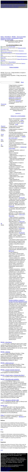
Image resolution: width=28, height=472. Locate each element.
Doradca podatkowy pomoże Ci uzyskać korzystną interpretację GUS (18, 301)
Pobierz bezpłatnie (14, 67)
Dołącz (2, 415)
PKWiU (14, 36)
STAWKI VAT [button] (14, 1)
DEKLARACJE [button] (8, 2)
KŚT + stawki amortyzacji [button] (15, 5)
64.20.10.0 (21, 228)
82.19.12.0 (21, 232)
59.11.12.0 (21, 221)
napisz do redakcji (5, 470)
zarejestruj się (17, 113)
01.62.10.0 (21, 197)
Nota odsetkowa (12, 62)
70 (1, 145)
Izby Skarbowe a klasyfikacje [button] (13, 7)
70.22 (2, 134)
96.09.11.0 (11, 251)
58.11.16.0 (11, 216)
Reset (22, 82)
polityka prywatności (6, 468)
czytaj (22, 120)
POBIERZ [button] (3, 2)
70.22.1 (3, 129)
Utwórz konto (9, 39)
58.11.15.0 (21, 214)
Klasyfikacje (8, 36)
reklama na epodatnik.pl (6, 469)
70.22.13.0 (3, 104)
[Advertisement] (14, 22)
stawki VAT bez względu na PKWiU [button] (16, 4)
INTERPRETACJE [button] (20, 1)
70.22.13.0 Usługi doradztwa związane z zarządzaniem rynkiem (13, 37)
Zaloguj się (3, 39)
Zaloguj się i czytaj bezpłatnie (18, 116)
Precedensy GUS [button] (4, 7)
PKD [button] (21, 5)
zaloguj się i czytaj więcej (15, 97)
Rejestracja (21, 416)
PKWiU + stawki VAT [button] (5, 4)
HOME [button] (2, 1)
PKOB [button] (23, 5)
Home (2, 36)
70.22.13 (3, 126)
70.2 (2, 139)
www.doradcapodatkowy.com (14, 45)
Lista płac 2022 (12, 46)
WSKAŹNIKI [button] (21, 2)
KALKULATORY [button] (14, 2)
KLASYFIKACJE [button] (7, 1)
